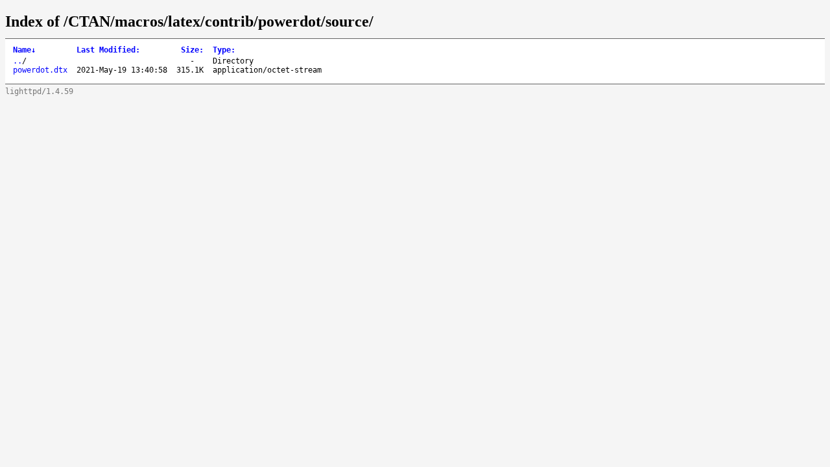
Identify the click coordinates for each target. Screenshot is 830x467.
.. (17, 61)
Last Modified (108, 49)
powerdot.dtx (40, 70)
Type (224, 49)
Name (24, 49)
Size (192, 49)
